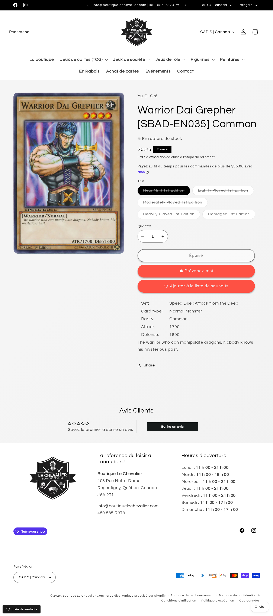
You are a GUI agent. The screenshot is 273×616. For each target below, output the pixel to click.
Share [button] (149, 365)
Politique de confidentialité (239, 595)
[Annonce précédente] (88, 5)
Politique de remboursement (192, 595)
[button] (19, 32)
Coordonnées (249, 600)
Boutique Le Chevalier (79, 595)
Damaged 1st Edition (231, 215)
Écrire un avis (172, 426)
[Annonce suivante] (185, 5)
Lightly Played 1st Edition (226, 191)
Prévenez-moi (198, 271)
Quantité (145, 226)
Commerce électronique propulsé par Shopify (131, 595)
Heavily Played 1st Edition (171, 215)
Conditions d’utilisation (178, 600)
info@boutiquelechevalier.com (128, 506)
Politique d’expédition (217, 600)
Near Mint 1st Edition (166, 191)
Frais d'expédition (152, 157)
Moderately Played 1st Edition (175, 203)
